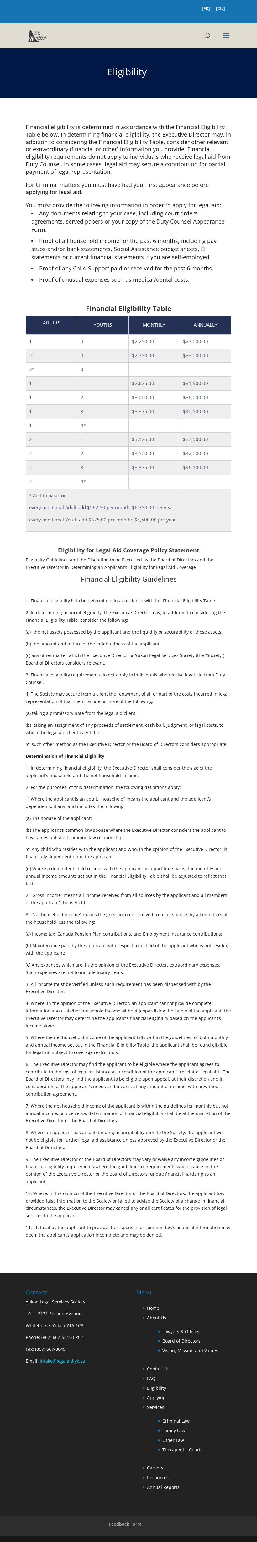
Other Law (173, 1440)
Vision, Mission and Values (190, 1351)
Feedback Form (125, 1524)
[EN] (220, 8)
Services (155, 1407)
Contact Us (158, 1369)
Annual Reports (163, 1487)
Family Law (173, 1431)
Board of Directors (181, 1341)
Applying (156, 1397)
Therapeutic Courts (182, 1450)
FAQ (151, 1378)
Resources (158, 1477)
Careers (155, 1468)
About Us (156, 1318)
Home (153, 1308)
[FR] (206, 8)
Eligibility (156, 1388)
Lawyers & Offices (180, 1331)
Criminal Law (176, 1421)
